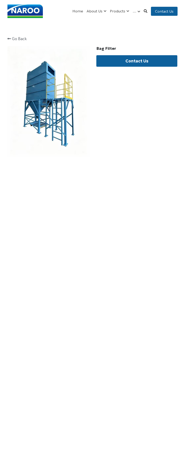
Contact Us (164, 11)
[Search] (145, 11)
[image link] (25, 11)
